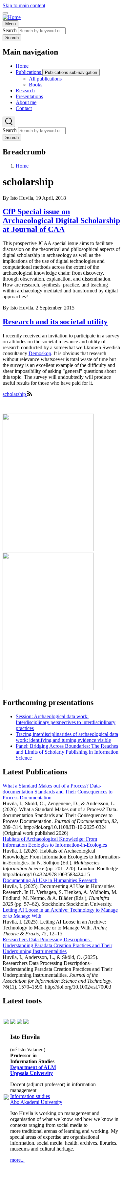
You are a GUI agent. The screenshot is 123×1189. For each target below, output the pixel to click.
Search (10, 30)
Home (22, 166)
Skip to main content (24, 5)
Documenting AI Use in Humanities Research (50, 880)
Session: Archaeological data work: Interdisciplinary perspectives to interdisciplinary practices (65, 722)
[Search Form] (9, 122)
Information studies (30, 1096)
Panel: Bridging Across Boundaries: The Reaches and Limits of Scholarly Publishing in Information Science (67, 752)
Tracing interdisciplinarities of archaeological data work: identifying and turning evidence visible (67, 737)
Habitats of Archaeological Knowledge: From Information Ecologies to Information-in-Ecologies (55, 842)
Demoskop (40, 353)
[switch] (5, 13)
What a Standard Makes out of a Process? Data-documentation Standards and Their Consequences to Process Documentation (58, 791)
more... (17, 1160)
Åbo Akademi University (36, 1102)
